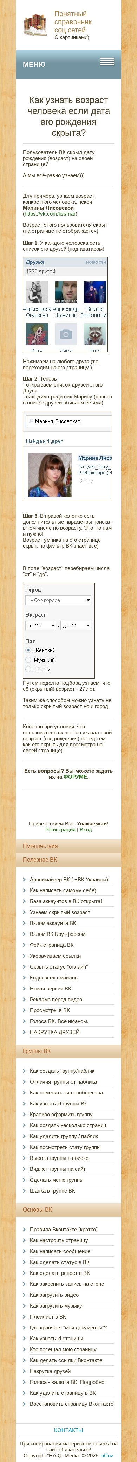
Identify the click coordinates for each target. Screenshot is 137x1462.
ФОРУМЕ (75, 777)
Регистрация (60, 829)
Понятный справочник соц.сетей (73, 22)
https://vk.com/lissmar (50, 214)
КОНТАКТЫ (68, 1430)
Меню (34, 64)
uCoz (107, 1455)
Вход (86, 829)
